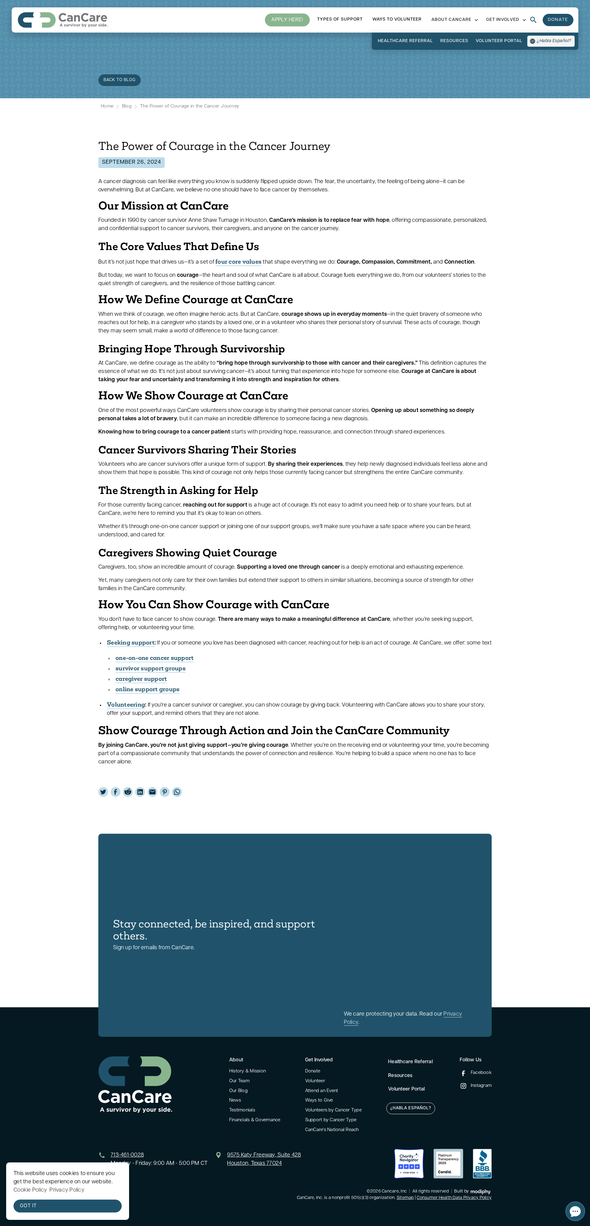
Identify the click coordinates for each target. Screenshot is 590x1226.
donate (558, 20)
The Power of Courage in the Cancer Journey (189, 106)
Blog (127, 106)
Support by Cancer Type (331, 1120)
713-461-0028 (127, 1155)
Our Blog (238, 1091)
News (235, 1100)
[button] (454, 20)
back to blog (120, 80)
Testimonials (242, 1110)
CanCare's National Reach (332, 1130)
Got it (28, 1206)
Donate (313, 1071)
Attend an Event (321, 1091)
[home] (63, 20)
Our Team (239, 1081)
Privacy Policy (67, 1190)
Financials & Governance (255, 1120)
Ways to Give (319, 1100)
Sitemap (405, 1198)
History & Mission (247, 1071)
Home (107, 106)
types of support (340, 19)
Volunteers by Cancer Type (333, 1110)
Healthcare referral (405, 41)
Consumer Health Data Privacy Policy (454, 1198)
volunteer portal (499, 41)
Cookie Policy (30, 1190)
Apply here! (287, 20)
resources (454, 41)
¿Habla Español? (410, 1108)
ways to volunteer (397, 19)
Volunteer (315, 1081)
